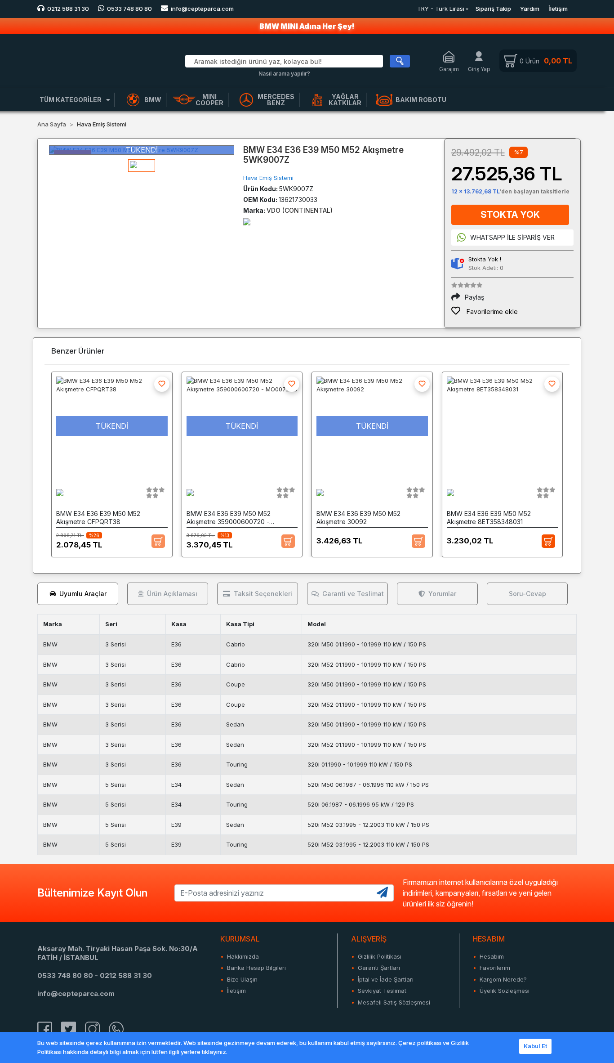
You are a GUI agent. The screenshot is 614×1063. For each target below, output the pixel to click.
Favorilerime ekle (491, 311)
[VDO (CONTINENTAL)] (246, 221)
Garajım (449, 69)
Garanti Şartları (379, 967)
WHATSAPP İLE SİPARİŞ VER (512, 237)
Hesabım (492, 956)
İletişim (558, 8)
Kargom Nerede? (503, 979)
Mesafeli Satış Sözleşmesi (394, 1002)
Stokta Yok (510, 214)
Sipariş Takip (493, 8)
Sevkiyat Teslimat (382, 990)
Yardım (529, 8)
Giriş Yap (479, 69)
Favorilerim (495, 967)
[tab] (77, 594)
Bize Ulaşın (242, 979)
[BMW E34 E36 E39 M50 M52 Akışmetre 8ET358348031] (502, 426)
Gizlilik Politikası (379, 956)
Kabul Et (535, 1046)
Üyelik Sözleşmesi (504, 990)
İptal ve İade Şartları (386, 979)
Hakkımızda (243, 956)
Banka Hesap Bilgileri (256, 967)
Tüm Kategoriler (71, 99)
